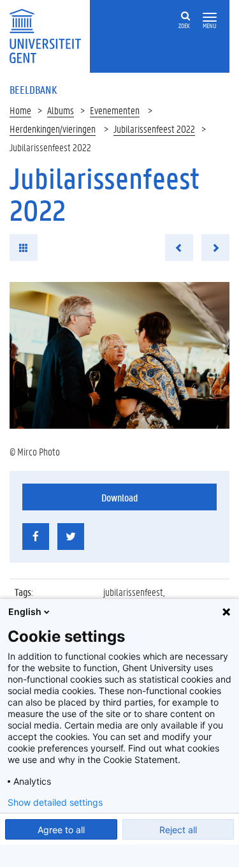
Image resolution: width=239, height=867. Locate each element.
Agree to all (61, 829)
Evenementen (115, 110)
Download (119, 497)
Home (20, 110)
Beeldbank (33, 89)
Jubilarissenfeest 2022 (154, 128)
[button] (209, 17)
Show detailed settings (55, 802)
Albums (60, 110)
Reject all (178, 829)
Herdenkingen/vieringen (53, 128)
